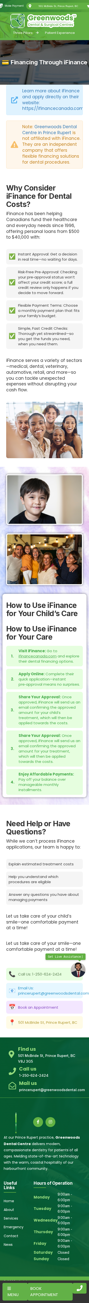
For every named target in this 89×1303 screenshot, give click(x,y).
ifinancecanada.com (38, 656)
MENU (13, 1295)
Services (11, 1218)
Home (9, 1201)
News (8, 1244)
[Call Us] (80, 1288)
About (9, 1209)
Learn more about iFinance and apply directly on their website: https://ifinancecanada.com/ (54, 99)
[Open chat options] (78, 969)
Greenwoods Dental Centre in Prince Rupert (49, 130)
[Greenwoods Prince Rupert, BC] (44, 21)
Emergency (13, 1227)
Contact (11, 1235)
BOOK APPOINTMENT (44, 1292)
